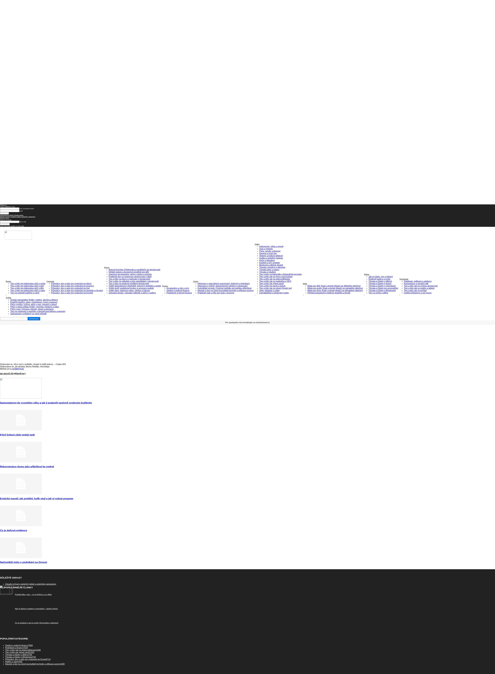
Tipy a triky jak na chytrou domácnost (421, 286)
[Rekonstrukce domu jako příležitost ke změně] (21, 461)
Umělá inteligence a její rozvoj (417, 293)
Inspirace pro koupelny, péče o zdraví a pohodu (130, 274)
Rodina (366, 274)
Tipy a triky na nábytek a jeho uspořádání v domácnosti (134, 281)
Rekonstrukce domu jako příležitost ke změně (27, 466)
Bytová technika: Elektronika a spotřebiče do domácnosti (134, 270)
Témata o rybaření (267, 272)
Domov (106, 267)
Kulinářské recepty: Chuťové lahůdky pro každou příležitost (224, 288)
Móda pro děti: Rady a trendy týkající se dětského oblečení (334, 286)
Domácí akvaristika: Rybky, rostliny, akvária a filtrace (34, 300)
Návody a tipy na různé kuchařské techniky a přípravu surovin (226, 290)
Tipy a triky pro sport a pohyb (272, 286)
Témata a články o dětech (380, 281)
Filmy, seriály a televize (269, 251)
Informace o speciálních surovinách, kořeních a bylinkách (224, 283)
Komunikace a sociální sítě (416, 283)
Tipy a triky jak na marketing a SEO (275, 281)
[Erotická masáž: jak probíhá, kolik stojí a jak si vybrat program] (21, 493)
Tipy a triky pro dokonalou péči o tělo (27, 288)
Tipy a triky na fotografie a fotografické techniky (280, 274)
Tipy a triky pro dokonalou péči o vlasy (27, 290)
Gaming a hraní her (268, 253)
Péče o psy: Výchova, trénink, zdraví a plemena (31, 309)
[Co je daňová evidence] (21, 525)
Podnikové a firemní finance (179, 293)
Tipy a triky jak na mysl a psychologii (275, 277)
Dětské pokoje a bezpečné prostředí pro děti (129, 272)
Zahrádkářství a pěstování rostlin (274, 293)
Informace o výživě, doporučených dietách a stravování (223, 286)
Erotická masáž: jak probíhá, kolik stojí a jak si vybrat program (36, 498)
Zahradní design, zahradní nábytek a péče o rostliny (132, 293)
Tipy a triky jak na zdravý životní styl (275, 288)
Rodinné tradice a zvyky (379, 279)
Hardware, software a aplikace (418, 281)
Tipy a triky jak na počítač (415, 290)
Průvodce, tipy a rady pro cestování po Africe (71, 283)
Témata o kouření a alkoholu (272, 267)
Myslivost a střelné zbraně (271, 265)
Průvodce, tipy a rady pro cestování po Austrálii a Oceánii (77, 290)
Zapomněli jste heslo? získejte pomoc (11, 215)
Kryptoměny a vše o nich (178, 288)
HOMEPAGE (18, 369)
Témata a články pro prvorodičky (383, 288)
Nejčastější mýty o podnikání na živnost (23, 562)
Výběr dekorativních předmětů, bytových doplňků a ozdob (135, 286)
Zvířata (8, 298)
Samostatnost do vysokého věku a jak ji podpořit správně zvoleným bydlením (46, 402)
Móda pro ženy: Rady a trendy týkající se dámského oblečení (335, 290)
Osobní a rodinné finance (178, 290)
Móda (305, 284)
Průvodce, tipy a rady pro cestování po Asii (70, 288)
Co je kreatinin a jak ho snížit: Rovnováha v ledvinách (36, 623)
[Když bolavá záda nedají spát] (21, 430)
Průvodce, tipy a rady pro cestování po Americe (72, 286)
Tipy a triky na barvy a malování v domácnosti (129, 279)
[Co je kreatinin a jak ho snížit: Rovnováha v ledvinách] (6, 594)
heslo (21, 211)
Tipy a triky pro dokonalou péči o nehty (27, 283)
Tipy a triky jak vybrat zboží (271, 283)
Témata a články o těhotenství (382, 290)
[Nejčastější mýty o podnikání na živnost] (21, 557)
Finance (165, 286)
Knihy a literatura (267, 260)
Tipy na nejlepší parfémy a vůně (24, 293)
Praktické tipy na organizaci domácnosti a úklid (130, 277)
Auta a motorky (266, 249)
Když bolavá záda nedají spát (17, 434)
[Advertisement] (247, 344)
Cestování (50, 281)
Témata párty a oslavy (269, 270)
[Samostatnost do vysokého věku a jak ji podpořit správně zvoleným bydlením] (21, 398)
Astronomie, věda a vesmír (271, 246)
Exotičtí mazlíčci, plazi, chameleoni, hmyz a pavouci (33, 302)
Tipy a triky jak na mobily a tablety (419, 288)
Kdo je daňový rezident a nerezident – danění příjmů (36, 609)
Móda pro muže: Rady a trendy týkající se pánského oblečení (335, 288)
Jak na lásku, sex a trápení (381, 277)
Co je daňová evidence (13, 530)
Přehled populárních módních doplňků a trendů (328, 293)
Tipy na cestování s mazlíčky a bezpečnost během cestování (37, 311)
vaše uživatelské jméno (26, 208)
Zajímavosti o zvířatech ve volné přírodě (28, 314)
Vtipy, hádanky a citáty (269, 290)
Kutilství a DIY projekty (269, 263)
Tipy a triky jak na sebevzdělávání (274, 279)
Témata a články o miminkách (382, 286)
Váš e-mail (22, 222)
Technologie (403, 279)
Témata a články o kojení (380, 283)
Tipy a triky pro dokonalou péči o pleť (27, 286)
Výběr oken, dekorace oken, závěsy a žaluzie (129, 290)
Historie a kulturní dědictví (271, 256)
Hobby (257, 244)
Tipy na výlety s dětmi (378, 293)
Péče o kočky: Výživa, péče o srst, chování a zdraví (33, 304)
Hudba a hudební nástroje (271, 258)
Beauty (8, 281)
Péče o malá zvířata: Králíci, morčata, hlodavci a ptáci (34, 307)
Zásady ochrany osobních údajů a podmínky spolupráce (17, 217)
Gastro (195, 281)
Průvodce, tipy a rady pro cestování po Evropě (72, 293)
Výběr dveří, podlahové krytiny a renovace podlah (131, 288)
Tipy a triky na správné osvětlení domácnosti (129, 283)
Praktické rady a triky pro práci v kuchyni (216, 293)
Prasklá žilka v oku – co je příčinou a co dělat (33, 594)
